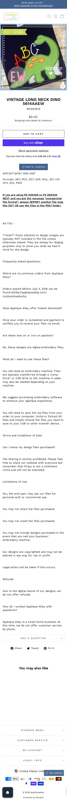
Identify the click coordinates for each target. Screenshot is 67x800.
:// (20, 292)
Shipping (19, 120)
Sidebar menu (32, 730)
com (43, 292)
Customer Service (32, 740)
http (16, 292)
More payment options (33, 150)
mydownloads (12, 296)
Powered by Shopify (33, 797)
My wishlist (55, 773)
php (24, 296)
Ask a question (33, 638)
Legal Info (32, 760)
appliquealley (30, 292)
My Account (33, 750)
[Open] (7, 792)
